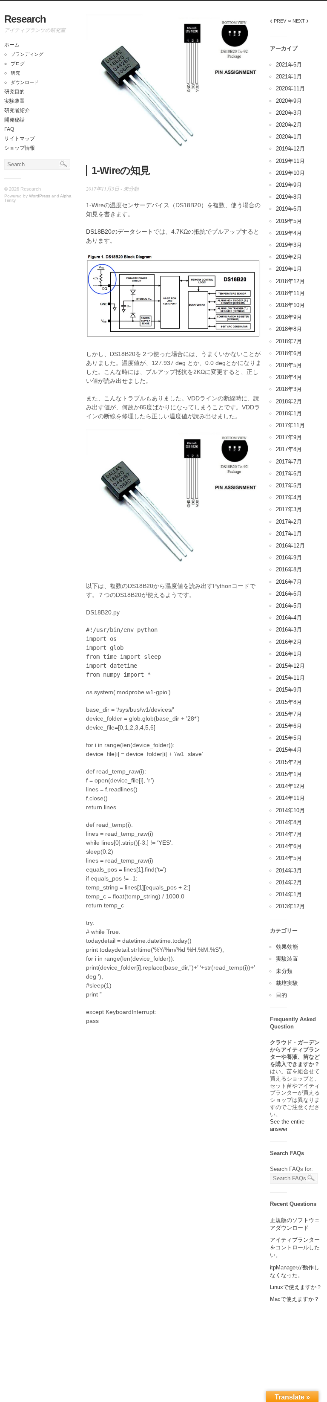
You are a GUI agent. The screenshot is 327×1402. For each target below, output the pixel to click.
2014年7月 (289, 834)
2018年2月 (289, 401)
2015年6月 (289, 726)
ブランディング (27, 54)
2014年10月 (290, 810)
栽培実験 (287, 983)
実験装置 (14, 101)
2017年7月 (289, 461)
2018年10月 (290, 305)
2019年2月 (289, 257)
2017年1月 (289, 533)
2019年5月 (289, 221)
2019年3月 (289, 245)
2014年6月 (289, 846)
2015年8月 (289, 702)
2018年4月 (289, 377)
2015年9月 (289, 690)
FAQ (9, 129)
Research (25, 19)
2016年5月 (289, 606)
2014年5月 (289, 858)
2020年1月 (289, 136)
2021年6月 (289, 64)
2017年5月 (289, 485)
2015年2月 (289, 762)
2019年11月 (290, 161)
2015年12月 (290, 666)
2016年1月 (289, 654)
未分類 (131, 188)
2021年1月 (289, 76)
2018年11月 (290, 293)
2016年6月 (289, 594)
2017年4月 (289, 497)
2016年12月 (290, 545)
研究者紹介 (17, 110)
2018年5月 (289, 365)
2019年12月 (290, 148)
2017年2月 (289, 522)
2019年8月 (289, 197)
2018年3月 (289, 389)
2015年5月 (289, 738)
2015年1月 (289, 774)
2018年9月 (289, 317)
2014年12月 (290, 786)
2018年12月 (290, 281)
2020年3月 (289, 113)
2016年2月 (289, 642)
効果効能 (287, 947)
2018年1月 (289, 413)
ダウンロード (25, 82)
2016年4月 (289, 617)
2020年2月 (289, 125)
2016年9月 (289, 557)
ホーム (12, 45)
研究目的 (14, 92)
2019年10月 (290, 173)
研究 (15, 72)
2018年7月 (289, 341)
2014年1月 (289, 894)
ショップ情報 (19, 148)
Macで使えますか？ (294, 1299)
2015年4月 (289, 750)
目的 (281, 995)
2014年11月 (290, 798)
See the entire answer (287, 1125)
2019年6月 (289, 209)
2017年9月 (289, 437)
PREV (278, 20)
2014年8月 (289, 822)
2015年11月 (290, 678)
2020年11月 (290, 88)
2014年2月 (289, 882)
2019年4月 (289, 233)
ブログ (18, 63)
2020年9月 (289, 101)
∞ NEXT (298, 20)
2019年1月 (289, 269)
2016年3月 (289, 629)
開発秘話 (14, 120)
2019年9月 (289, 185)
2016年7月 (289, 582)
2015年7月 (289, 714)
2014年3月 (289, 870)
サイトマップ (19, 139)
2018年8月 (289, 329)
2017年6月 (289, 473)
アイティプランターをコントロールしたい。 (295, 1247)
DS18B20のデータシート (119, 231)
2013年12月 (290, 906)
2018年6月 (289, 353)
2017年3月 (289, 509)
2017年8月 (289, 449)
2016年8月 (289, 569)
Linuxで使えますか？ (296, 1287)
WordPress (39, 196)
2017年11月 (290, 425)
